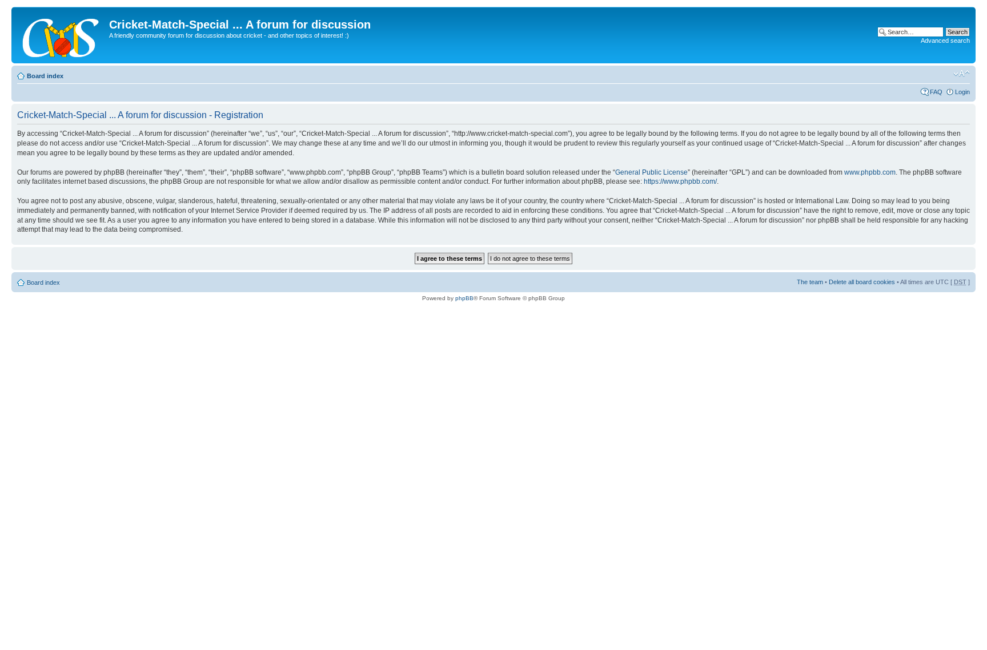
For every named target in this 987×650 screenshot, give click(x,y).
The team (810, 281)
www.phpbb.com (870, 172)
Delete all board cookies (862, 281)
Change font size (961, 73)
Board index (45, 75)
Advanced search (945, 40)
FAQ (936, 91)
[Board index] (61, 35)
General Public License (651, 172)
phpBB (464, 298)
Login (962, 91)
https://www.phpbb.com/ (680, 181)
